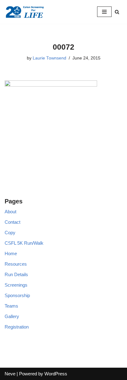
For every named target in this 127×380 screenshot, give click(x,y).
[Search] (117, 12)
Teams (11, 305)
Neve (10, 373)
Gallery (12, 316)
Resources (16, 264)
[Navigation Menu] (104, 11)
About (10, 211)
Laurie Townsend (49, 58)
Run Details (16, 274)
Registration (17, 326)
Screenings (16, 285)
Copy (10, 232)
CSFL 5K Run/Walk (24, 243)
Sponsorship (17, 295)
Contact (12, 222)
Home (11, 253)
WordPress (55, 373)
